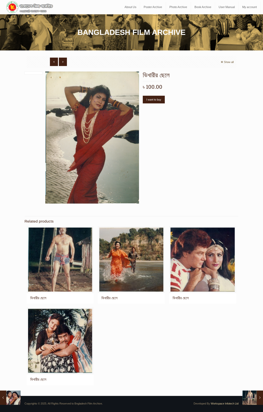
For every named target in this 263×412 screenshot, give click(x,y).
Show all (229, 62)
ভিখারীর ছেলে (38, 298)
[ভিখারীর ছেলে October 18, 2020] (10, 398)
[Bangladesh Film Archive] (30, 7)
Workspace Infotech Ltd (224, 403)
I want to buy (153, 99)
